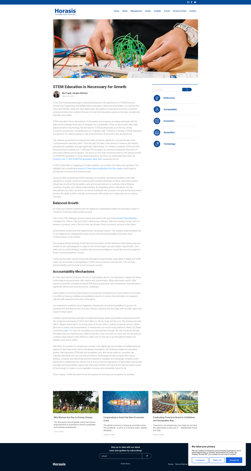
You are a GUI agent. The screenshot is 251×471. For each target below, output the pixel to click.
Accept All (234, 460)
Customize (200, 460)
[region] (217, 454)
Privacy (170, 464)
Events (148, 11)
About (124, 11)
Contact (192, 11)
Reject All (217, 460)
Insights (157, 11)
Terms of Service (181, 464)
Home (116, 11)
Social (167, 11)
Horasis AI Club (179, 11)
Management (136, 11)
